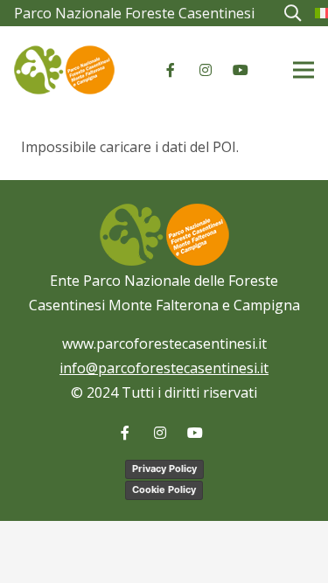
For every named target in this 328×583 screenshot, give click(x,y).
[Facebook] (170, 70)
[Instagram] (205, 70)
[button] (292, 13)
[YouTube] (240, 70)
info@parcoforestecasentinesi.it (164, 368)
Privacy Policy (164, 468)
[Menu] (303, 70)
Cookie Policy (164, 489)
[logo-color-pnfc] (64, 70)
